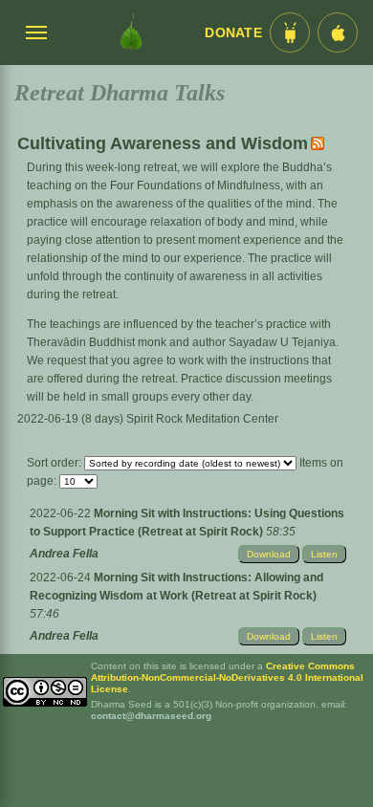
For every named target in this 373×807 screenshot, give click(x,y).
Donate (233, 33)
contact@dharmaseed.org (151, 715)
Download (269, 554)
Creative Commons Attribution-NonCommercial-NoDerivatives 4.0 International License (227, 677)
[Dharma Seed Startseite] (131, 32)
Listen (324, 554)
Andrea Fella (64, 553)
